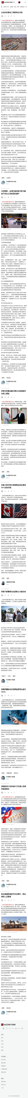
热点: (1, 6)
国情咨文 (22, 6)
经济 (2, 1047)
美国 (3, 578)
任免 (15, 6)
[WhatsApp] (5, 16)
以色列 (8, 178)
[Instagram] (2, 16)
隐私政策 (3, 1062)
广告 (2, 1088)
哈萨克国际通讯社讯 (8, 20)
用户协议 (3, 1059)
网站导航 (3, 1081)
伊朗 (8, 471)
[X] (14, 16)
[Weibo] (13, 1028)
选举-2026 (6, 6)
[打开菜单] (25, 2)
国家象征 (3, 1066)
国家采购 (3, 1072)
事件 (18, 6)
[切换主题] (20, 2)
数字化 (16, 773)
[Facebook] (11, 16)
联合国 (8, 377)
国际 (3, 178)
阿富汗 (4, 676)
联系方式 (3, 1084)
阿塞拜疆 (9, 773)
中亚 (9, 676)
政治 (2, 1041)
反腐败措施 (4, 1069)
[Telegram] (8, 16)
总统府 (11, 6)
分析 (2, 1044)
